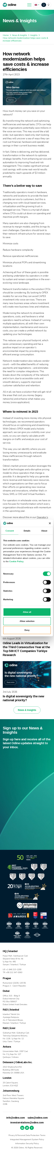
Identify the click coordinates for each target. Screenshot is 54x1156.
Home (6, 35)
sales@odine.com (38, 1117)
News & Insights (19, 35)
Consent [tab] (10, 530)
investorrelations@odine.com (27, 1122)
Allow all (27, 612)
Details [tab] (27, 530)
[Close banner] (50, 523)
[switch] (47, 582)
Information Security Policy (27, 1143)
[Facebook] (32, 1128)
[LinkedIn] (22, 1128)
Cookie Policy (16, 561)
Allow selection (27, 621)
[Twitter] (27, 1128)
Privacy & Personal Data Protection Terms (27, 1135)
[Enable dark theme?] (46, 4)
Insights (34, 35)
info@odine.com (15, 1117)
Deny (27, 630)
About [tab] (44, 530)
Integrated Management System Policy (27, 1139)
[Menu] (29, 5)
